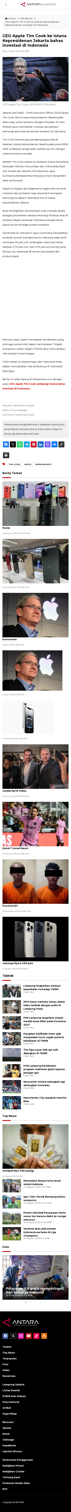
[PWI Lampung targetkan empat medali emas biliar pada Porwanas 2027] (11, 1022)
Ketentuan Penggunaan (17, 1459)
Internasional (10, 1402)
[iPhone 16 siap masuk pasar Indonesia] (28, 717)
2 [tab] (30, 1302)
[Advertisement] (35, 298)
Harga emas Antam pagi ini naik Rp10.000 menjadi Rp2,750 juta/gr (30, 1169)
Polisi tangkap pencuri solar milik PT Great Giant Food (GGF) (34, 904)
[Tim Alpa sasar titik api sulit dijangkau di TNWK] (11, 1054)
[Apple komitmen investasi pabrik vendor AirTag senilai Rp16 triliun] (35, 766)
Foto (5, 1247)
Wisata (6, 1428)
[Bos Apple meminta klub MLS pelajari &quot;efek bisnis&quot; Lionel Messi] (35, 823)
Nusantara (8, 1376)
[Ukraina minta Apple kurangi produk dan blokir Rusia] (35, 503)
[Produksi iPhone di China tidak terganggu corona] (35, 561)
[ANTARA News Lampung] (38, 4)
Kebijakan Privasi (13, 1465)
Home (12, 18)
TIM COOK (14, 464)
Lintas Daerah (11, 1390)
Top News (9, 1116)
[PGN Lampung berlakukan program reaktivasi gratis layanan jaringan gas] (11, 1070)
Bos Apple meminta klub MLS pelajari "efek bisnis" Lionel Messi (31, 846)
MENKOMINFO (44, 464)
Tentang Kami (11, 1477)
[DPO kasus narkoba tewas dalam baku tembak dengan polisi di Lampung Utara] (11, 1006)
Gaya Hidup (9, 1413)
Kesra (5, 1433)
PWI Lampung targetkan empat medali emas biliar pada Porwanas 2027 (44, 1021)
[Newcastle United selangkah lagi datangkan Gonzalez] (11, 1086)
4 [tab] (40, 1302)
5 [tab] (45, 1302)
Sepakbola (9, 1445)
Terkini (6, 1346)
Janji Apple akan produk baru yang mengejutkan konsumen (34, 637)
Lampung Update (13, 1384)
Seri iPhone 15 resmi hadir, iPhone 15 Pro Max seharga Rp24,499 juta (32, 961)
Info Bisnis (26, 18)
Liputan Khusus (12, 1451)
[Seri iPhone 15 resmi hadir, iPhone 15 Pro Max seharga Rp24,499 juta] (35, 938)
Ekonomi (7, 1422)
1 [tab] (25, 1302)
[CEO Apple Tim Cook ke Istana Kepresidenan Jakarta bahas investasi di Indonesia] (35, 1146)
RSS (4, 1489)
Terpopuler (9, 1358)
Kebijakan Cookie (13, 1471)
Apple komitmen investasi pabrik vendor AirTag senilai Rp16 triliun (34, 789)
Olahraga (8, 1439)
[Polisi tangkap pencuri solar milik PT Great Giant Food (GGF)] (35, 881)
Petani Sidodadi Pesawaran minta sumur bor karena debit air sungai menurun (44, 1216)
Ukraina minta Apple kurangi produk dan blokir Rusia (33, 526)
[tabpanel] (35, 1277)
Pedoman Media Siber (16, 1483)
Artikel (6, 1407)
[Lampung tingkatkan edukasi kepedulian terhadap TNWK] (11, 990)
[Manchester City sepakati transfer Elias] (11, 1102)
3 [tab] (35, 1302)
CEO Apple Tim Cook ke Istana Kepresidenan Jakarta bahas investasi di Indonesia (32, 23)
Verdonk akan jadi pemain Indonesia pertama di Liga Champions (39, 1232)
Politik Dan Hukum (14, 1396)
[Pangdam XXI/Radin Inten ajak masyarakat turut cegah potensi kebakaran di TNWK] (11, 1038)
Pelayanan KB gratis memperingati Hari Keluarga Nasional (35, 1290)
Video (6, 1370)
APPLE (28, 464)
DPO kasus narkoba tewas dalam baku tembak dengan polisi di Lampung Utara (44, 1005)
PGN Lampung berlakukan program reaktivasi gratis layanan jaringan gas (44, 1069)
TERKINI (8, 975)
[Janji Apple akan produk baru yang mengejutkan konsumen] (35, 615)
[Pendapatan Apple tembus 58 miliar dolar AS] (32, 670)
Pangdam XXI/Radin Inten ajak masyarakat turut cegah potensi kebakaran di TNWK (43, 1037)
